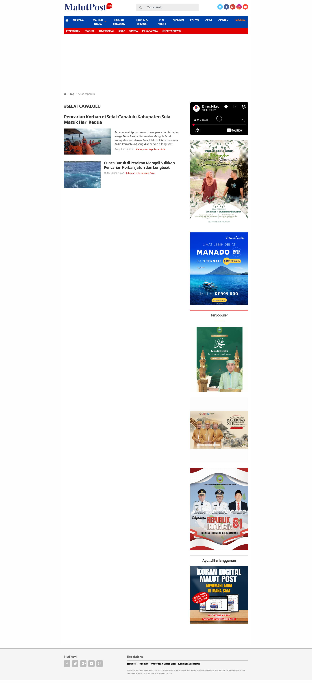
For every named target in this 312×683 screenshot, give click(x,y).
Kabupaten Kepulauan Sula (150, 149)
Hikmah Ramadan (119, 22)
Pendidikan (73, 31)
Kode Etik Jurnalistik (189, 664)
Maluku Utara (98, 22)
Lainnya (240, 20)
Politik (194, 20)
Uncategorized (171, 31)
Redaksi (131, 664)
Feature (89, 31)
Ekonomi (178, 20)
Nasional (79, 20)
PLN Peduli (161, 22)
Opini (208, 20)
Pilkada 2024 (149, 31)
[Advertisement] (156, 65)
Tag (72, 94)
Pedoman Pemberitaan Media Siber (157, 664)
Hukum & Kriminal (142, 22)
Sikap (121, 31)
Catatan (223, 20)
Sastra (133, 31)
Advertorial (106, 31)
